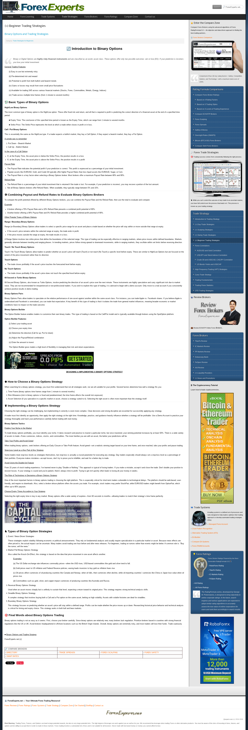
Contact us (98, 705)
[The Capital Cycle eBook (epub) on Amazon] (48, 512)
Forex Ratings (24, 705)
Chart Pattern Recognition (202, 529)
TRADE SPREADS (67, 652)
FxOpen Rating (215, 579)
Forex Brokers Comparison (202, 37)
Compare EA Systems (200, 542)
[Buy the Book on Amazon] (217, 448)
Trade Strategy (52, 705)
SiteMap (89, 705)
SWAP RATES (12, 656)
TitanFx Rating (215, 570)
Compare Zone (67, 705)
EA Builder (196, 537)
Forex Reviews (11, 705)
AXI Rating (198, 583)
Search (217, 6)
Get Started (79, 705)
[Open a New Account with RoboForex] (217, 650)
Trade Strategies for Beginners (23, 41)
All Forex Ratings (202, 588)
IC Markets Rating (216, 574)
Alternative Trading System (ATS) (205, 533)
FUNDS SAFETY (152, 652)
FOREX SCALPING (109, 652)
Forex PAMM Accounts (201, 546)
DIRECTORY (11, 652)
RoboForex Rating (216, 566)
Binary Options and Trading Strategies (26, 34)
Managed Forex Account (218, 524)
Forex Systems (38, 705)
